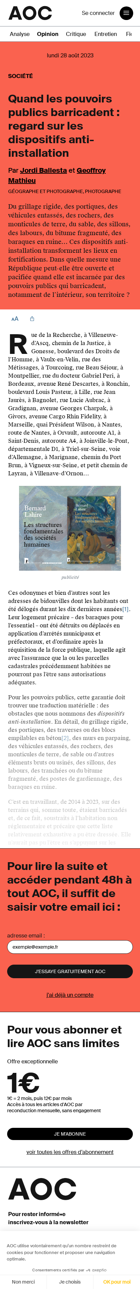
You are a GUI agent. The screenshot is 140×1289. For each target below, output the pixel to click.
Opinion (47, 34)
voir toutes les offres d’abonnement (70, 1152)
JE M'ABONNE (70, 1134)
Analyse (20, 34)
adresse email (24, 935)
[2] (65, 738)
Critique (76, 34)
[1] (125, 609)
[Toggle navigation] (126, 13)
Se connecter (98, 13)
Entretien (105, 34)
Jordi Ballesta (43, 170)
